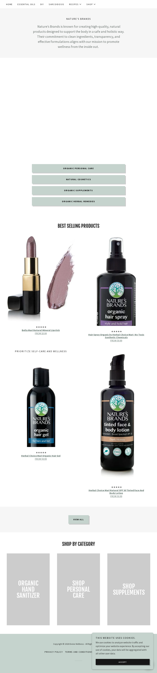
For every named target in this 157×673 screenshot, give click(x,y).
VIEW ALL (78, 519)
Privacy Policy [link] (54, 652)
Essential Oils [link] (26, 4)
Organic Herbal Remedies (78, 201)
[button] (75, 4)
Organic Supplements (78, 190)
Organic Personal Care (78, 168)
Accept (123, 662)
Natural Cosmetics (78, 179)
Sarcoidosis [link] (56, 4)
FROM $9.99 (116, 340)
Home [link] (9, 4)
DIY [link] (42, 4)
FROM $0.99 (41, 333)
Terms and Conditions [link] (78, 652)
